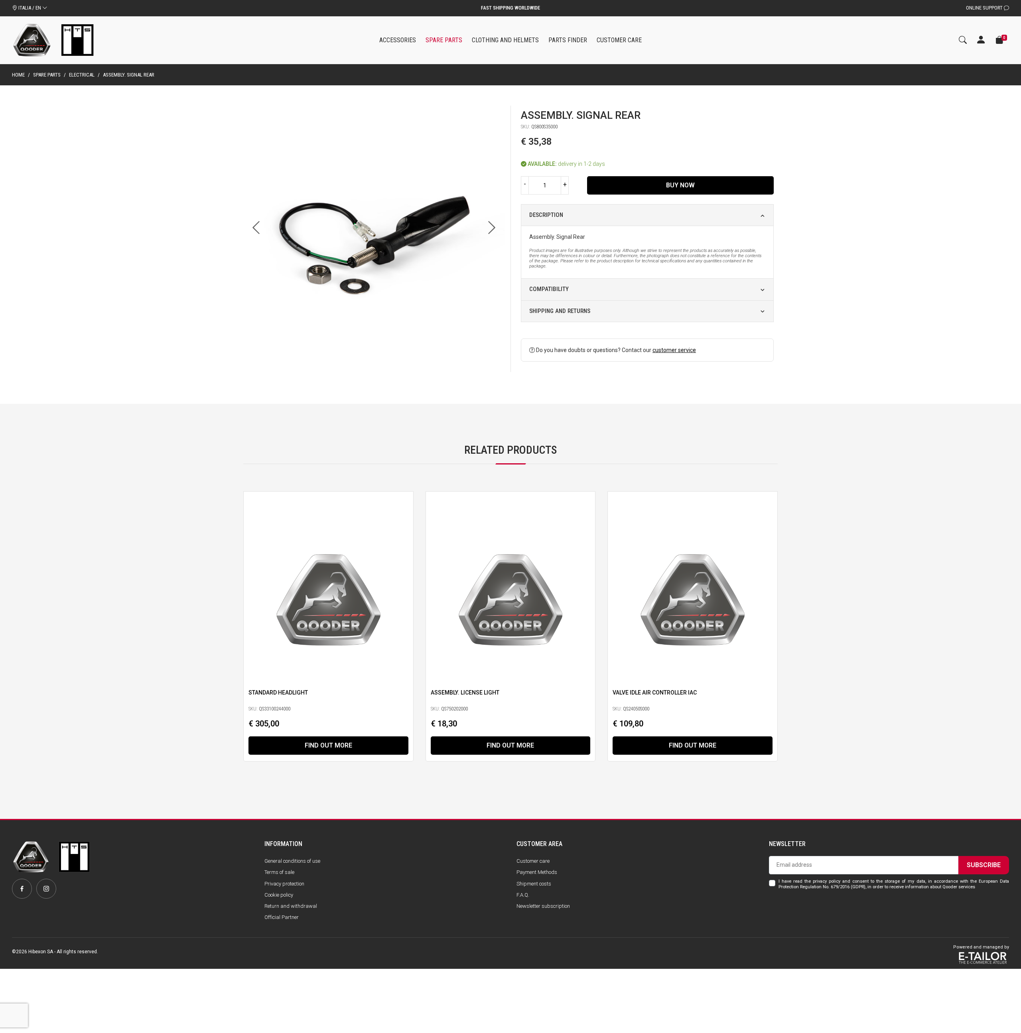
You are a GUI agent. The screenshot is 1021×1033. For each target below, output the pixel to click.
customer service (674, 350)
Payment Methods (536, 872)
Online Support (985, 8)
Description (546, 214)
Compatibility (549, 289)
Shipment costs (533, 884)
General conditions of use (292, 861)
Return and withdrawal (290, 906)
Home (18, 75)
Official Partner (281, 917)
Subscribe (984, 865)
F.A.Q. (522, 895)
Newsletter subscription (543, 906)
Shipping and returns (559, 311)
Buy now (680, 185)
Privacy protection (284, 884)
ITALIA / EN (29, 8)
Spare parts (47, 75)
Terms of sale (279, 872)
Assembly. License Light (465, 692)
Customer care (533, 861)
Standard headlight (278, 692)
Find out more (328, 745)
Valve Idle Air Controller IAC (655, 692)
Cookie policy (278, 895)
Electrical (82, 75)
